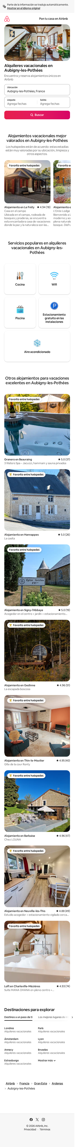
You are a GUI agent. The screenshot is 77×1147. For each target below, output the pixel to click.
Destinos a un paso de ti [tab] (18, 1017)
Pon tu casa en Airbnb (53, 19)
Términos (45, 1129)
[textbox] (20, 104)
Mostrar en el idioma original (23, 8)
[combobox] (37, 91)
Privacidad (30, 1129)
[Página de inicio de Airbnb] (7, 18)
